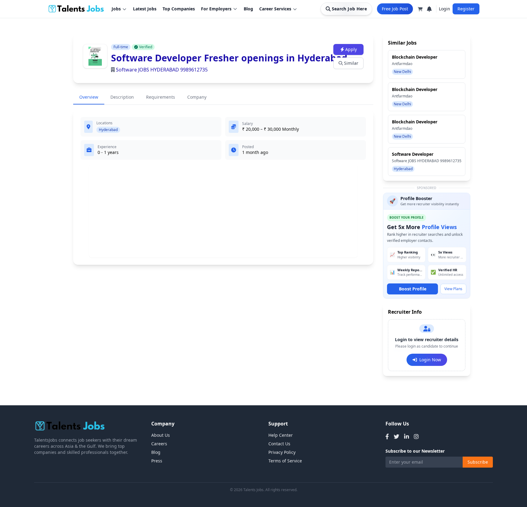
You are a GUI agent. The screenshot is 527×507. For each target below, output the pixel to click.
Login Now (430, 360)
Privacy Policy (282, 452)
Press (156, 461)
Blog (248, 9)
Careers (159, 444)
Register (466, 9)
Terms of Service (285, 461)
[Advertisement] (223, 211)
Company (196, 97)
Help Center (280, 435)
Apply (351, 49)
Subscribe (478, 462)
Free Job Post (395, 9)
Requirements (160, 97)
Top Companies (179, 9)
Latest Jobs (144, 9)
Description (122, 97)
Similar (351, 63)
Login (444, 9)
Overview (88, 97)
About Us (160, 435)
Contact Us (279, 444)
